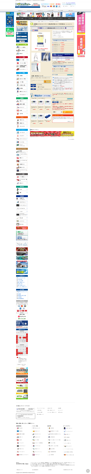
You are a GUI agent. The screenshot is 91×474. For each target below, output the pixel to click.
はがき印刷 (52, 448)
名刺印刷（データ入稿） (55, 431)
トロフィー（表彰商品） (39, 442)
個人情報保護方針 (21, 298)
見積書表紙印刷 (53, 451)
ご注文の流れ (20, 279)
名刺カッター (68, 440)
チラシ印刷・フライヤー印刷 (55, 439)
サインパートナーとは (21, 277)
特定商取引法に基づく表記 (68, 469)
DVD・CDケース (69, 428)
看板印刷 (20, 431)
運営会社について (20, 469)
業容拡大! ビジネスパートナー (22, 292)
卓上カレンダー (37, 428)
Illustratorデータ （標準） (58, 85)
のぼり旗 (20, 428)
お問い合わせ (60, 107)
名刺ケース (68, 434)
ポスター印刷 (53, 442)
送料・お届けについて (21, 285)
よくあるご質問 (20, 280)
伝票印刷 (52, 454)
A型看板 (39, 21)
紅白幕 (20, 439)
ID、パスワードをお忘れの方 (70, 2)
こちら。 (28, 417)
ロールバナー (21, 442)
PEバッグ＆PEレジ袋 (70, 454)
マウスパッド (37, 454)
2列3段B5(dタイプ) (58, 46)
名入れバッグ (37, 431)
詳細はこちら (70, 121)
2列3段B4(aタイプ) (58, 42)
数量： (54, 111)
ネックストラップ (69, 431)
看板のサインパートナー (33, 21)
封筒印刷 (52, 428)
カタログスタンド (22, 445)
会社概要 (59, 408)
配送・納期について (21, 282)
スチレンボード (69, 446)
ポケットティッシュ (38, 451)
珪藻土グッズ (37, 448)
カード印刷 (37, 439)
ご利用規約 (50, 469)
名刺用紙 (67, 437)
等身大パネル (21, 448)
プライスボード (22, 451)
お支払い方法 (20, 283)
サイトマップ (60, 410)
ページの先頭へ (71, 139)
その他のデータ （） (59, 86)
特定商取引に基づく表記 (22, 295)
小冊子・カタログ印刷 (54, 445)
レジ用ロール (68, 443)
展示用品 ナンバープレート (23, 454)
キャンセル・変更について (22, 286)
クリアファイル (37, 445)
